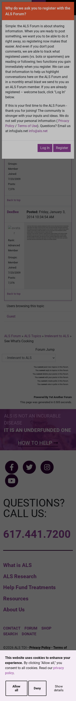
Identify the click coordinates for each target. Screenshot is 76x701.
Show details (59, 688)
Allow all (16, 688)
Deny (37, 688)
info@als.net (38, 131)
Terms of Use (27, 126)
